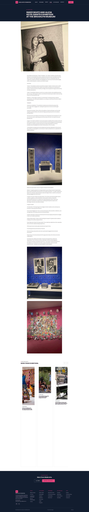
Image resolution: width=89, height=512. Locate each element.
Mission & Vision (32, 492)
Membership (59, 494)
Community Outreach (51, 494)
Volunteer (58, 492)
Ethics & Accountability (32, 499)
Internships (59, 497)
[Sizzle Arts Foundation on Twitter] (19, 504)
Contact (62, 2)
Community (41, 499)
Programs (41, 2)
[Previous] (64, 363)
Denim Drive (50, 497)
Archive (31, 501)
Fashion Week (41, 492)
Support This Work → (48, 480)
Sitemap (72, 509)
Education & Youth (51, 492)
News (51, 2)
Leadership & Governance (32, 497)
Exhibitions (41, 497)
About (36, 2)
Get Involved (56, 2)
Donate (70, 2)
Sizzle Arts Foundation (23, 2)
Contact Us (68, 497)
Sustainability (41, 494)
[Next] (67, 363)
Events (46, 2)
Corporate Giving (69, 494)
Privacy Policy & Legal (50, 509)
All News (38, 480)
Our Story (31, 494)
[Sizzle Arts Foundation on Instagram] (17, 504)
